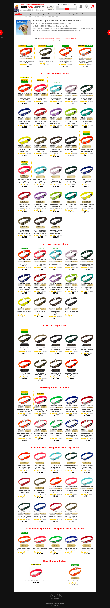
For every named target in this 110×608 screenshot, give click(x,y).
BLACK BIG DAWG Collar (71, 150)
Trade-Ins (50, 14)
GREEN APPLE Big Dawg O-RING (71, 288)
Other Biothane (63, 40)
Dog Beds (84, 14)
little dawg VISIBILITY (54, 40)
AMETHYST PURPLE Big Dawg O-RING (55, 288)
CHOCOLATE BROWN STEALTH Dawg (87, 349)
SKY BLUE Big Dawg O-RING (55, 264)
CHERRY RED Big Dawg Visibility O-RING (87, 435)
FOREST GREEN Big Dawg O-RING (87, 264)
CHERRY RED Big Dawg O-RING (40, 288)
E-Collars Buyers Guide (73, 14)
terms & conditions (59, 600)
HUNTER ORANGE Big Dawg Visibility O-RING (24, 435)
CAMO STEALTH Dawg (40, 348)
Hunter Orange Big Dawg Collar (26, 61)
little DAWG (46, 40)
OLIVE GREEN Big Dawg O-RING (40, 312)
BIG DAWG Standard (43, 38)
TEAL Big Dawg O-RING (87, 288)
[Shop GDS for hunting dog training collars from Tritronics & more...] (32, 9)
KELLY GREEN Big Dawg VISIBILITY (56, 410)
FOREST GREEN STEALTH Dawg (71, 348)
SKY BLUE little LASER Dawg (55, 467)
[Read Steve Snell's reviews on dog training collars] (16, 11)
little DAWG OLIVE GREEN (71, 516)
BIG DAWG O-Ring (53, 38)
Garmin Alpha (41, 14)
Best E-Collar (60, 14)
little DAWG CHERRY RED (55, 516)
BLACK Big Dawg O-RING (71, 312)
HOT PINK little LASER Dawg (40, 467)
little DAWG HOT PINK (71, 491)
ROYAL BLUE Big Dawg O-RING (24, 288)
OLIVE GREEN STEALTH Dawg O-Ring (40, 375)
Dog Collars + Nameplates (40, 16)
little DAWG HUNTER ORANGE (55, 491)
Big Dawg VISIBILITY (71, 38)
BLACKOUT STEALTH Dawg (56, 348)
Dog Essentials (28, 16)
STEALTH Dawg (61, 38)
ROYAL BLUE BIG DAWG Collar (24, 122)
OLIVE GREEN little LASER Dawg (40, 492)
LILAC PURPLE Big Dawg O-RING (71, 264)
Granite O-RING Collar (75, 581)
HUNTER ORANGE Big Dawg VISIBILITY (85, 61)
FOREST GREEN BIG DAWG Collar (86, 98)
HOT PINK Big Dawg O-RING (40, 264)
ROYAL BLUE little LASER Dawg (87, 467)
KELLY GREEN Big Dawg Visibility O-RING (56, 435)
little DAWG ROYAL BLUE (40, 516)
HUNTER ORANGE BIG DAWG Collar (87, 150)
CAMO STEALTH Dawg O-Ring (56, 374)
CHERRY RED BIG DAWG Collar (40, 122)
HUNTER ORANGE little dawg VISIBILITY (24, 549)
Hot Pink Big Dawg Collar (40, 98)
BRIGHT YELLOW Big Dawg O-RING (24, 312)
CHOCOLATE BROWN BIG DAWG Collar (56, 151)
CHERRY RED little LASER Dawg (24, 492)
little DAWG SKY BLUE (87, 491)
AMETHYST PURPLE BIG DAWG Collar (56, 122)
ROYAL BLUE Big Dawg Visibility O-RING (71, 435)
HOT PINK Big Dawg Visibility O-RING (40, 434)
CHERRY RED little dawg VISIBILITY (87, 549)
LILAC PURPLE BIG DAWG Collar (71, 98)
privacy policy (49, 600)
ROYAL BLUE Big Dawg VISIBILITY (71, 410)
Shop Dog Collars (30, 14)
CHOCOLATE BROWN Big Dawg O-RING (55, 313)
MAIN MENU (18, 14)
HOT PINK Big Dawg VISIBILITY (40, 410)
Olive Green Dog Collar (45, 61)
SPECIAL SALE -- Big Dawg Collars (36, 581)
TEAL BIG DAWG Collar (86, 122)
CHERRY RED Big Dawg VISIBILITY (87, 410)
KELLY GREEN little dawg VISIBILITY (55, 549)
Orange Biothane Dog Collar (66, 61)
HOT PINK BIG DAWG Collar (24, 181)
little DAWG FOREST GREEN (24, 516)
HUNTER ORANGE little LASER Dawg (24, 467)
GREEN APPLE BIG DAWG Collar (71, 122)
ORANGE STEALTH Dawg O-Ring (71, 374)
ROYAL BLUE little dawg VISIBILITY (71, 549)
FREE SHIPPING (62, 4)
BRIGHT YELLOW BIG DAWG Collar (25, 150)
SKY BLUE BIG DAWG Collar (56, 98)
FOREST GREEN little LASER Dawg (71, 467)
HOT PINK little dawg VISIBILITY (40, 549)
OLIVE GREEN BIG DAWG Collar (40, 150)
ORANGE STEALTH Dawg (24, 374)
